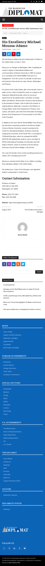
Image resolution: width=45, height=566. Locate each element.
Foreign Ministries (9, 368)
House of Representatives (12, 432)
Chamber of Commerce (11, 375)
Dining (5, 395)
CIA (4, 441)
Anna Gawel (7, 49)
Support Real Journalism (11, 481)
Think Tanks (7, 371)
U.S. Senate (7, 444)
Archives (6, 471)
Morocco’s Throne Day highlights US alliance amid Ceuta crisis (22, 303)
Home (5, 33)
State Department (9, 435)
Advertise (6, 465)
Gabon (25, 33)
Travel (5, 414)
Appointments (8, 341)
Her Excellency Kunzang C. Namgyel (34, 211)
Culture (6, 408)
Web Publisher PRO (14, 562)
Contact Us (7, 462)
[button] (42, 20)
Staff (5, 468)
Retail (5, 398)
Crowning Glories (9, 285)
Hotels (5, 402)
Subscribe (6, 474)
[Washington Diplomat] (22, 11)
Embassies (7, 362)
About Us (6, 478)
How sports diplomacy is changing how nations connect (22, 309)
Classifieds (7, 344)
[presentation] (38, 25)
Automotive (7, 389)
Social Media (7, 459)
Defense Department (10, 438)
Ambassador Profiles (15, 33)
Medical (6, 392)
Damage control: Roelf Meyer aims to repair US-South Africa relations (21, 290)
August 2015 (6, 210)
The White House (9, 428)
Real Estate (7, 411)
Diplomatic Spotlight (10, 338)
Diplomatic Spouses (10, 495)
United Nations (8, 365)
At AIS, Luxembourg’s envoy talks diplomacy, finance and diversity (22, 297)
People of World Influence (12, 335)
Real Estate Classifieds (11, 348)
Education (6, 405)
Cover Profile (7, 332)
